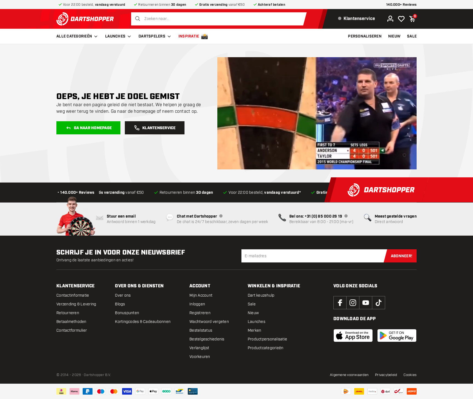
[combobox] (220, 19)
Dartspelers (152, 36)
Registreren (199, 313)
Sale (252, 304)
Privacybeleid (386, 375)
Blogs (120, 304)
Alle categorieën (74, 36)
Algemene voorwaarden (349, 375)
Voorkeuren (199, 356)
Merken (254, 330)
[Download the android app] (397, 335)
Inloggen (197, 304)
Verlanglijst (199, 348)
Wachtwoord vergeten (209, 321)
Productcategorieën (266, 348)
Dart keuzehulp (261, 295)
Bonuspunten (127, 313)
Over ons (123, 295)
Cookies (410, 375)
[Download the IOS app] (353, 335)
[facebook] (340, 302)
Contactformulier (71, 330)
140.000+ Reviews (401, 4)
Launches (115, 36)
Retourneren (67, 313)
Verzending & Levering (76, 304)
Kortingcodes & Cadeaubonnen (143, 321)
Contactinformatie (72, 295)
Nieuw (253, 313)
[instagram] (352, 302)
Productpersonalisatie (267, 339)
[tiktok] (378, 302)
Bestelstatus (200, 330)
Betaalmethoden (71, 321)
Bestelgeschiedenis (206, 339)
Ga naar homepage (93, 128)
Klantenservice (159, 128)
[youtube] (365, 302)
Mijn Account (200, 295)
